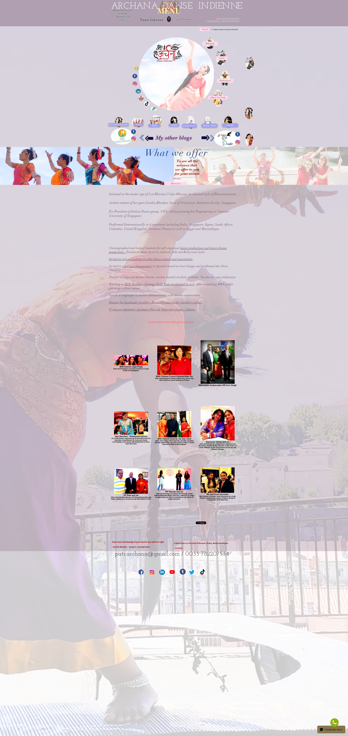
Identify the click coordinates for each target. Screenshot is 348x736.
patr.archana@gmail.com (227, 18)
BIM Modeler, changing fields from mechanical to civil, (160, 284)
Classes (190, 309)
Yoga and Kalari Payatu (138, 277)
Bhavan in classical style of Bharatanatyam (206, 194)
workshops (135, 259)
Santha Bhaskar (157, 203)
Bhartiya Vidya (165, 194)
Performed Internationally (127, 224)
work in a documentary (137, 266)
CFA (164, 211)
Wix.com (154, 735)
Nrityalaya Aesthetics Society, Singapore (209, 203)
